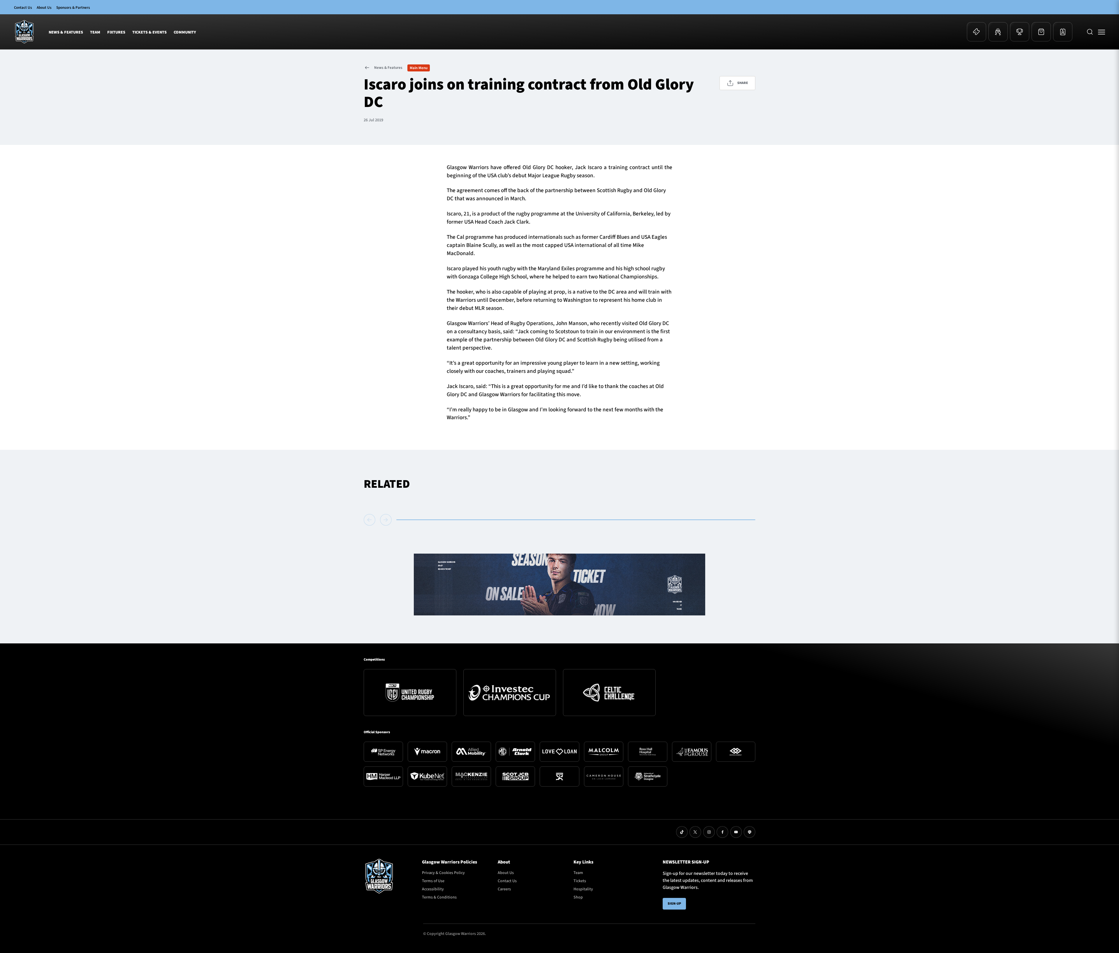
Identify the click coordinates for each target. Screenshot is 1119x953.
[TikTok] (682, 832)
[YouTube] (736, 832)
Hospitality (583, 889)
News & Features (66, 32)
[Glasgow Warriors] (24, 31)
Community (185, 32)
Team (95, 32)
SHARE (742, 82)
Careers (504, 889)
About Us (44, 7)
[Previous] (371, 520)
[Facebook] (722, 832)
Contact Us (23, 7)
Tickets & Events (149, 32)
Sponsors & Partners (73, 7)
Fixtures (116, 32)
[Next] (386, 520)
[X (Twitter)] (695, 832)
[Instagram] (709, 832)
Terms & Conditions (439, 897)
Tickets (579, 881)
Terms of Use (433, 881)
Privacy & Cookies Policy (443, 873)
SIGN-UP (674, 903)
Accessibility (433, 889)
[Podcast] (749, 832)
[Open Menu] (1101, 31)
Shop (578, 897)
